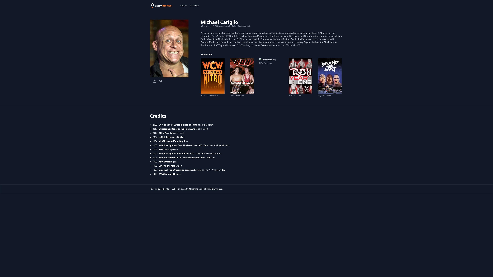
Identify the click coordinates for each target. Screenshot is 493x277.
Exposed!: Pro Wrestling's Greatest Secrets (180, 170)
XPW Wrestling (265, 63)
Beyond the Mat (324, 95)
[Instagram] (154, 81)
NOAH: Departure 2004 (170, 137)
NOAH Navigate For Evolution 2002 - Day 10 (181, 153)
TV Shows (194, 5)
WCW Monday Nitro (209, 95)
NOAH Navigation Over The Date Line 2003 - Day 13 (185, 145)
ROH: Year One (295, 95)
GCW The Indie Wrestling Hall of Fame (178, 124)
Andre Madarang (190, 189)
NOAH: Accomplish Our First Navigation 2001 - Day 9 (185, 157)
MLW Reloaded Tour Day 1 (172, 141)
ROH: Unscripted (237, 95)
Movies (183, 5)
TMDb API (164, 189)
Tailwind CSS (216, 189)
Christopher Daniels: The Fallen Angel (178, 128)
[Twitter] (160, 81)
